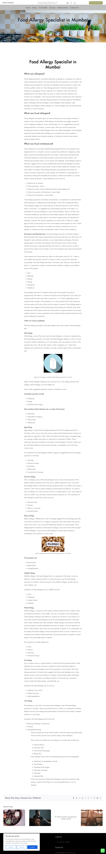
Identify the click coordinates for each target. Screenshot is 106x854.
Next (98, 19)
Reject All (22, 847)
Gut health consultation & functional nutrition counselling (14, 812)
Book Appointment (96, 3)
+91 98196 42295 (62, 842)
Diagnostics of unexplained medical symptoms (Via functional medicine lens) (40, 811)
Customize (10, 847)
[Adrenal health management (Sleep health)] (66, 818)
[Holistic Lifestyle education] (92, 818)
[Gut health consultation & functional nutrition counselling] (14, 818)
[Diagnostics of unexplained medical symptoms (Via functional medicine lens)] (40, 818)
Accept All (32, 847)
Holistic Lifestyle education (92, 815)
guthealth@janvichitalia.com (65, 853)
